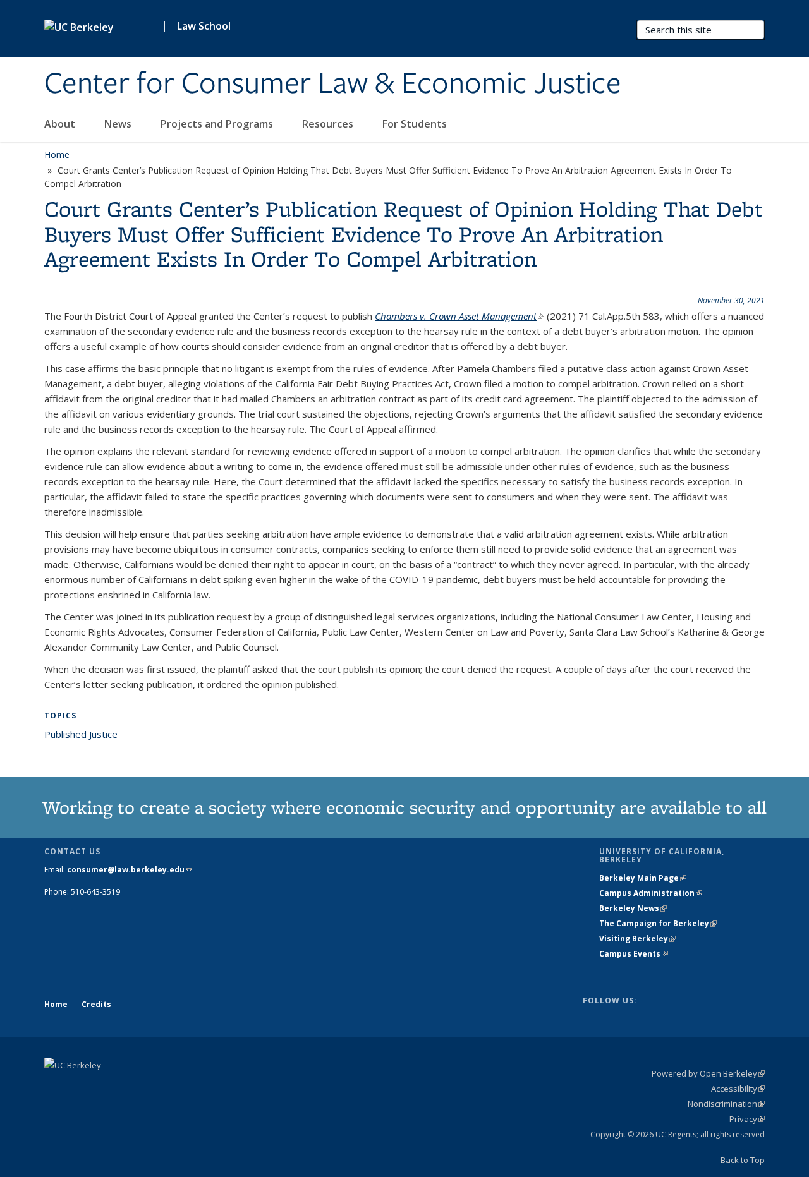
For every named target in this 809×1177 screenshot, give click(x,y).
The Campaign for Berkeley (658, 923)
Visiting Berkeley (637, 938)
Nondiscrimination (726, 1103)
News (119, 124)
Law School (204, 26)
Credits (96, 1004)
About (61, 124)
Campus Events (633, 953)
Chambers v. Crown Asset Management (459, 316)
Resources (329, 124)
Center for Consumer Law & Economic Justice (332, 84)
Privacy (747, 1119)
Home (57, 154)
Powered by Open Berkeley (708, 1073)
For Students (415, 124)
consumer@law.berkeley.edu (129, 869)
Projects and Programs (218, 124)
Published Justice (81, 734)
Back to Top (743, 1160)
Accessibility (738, 1088)
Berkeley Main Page (642, 877)
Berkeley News (633, 908)
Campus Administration (650, 893)
